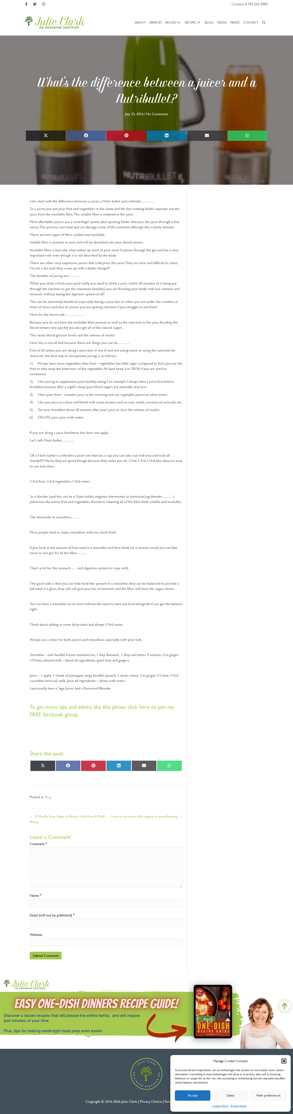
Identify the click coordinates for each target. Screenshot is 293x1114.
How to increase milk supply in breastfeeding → (146, 816)
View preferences (268, 1095)
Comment (38, 844)
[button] (284, 1061)
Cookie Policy (220, 1106)
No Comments (157, 114)
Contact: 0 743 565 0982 (250, 4)
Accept (193, 1095)
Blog (47, 797)
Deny (230, 1095)
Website (36, 935)
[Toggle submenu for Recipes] (198, 22)
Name (35, 895)
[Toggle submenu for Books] (178, 22)
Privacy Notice (239, 1106)
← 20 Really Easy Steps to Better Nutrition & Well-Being (68, 819)
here (144, 707)
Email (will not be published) (52, 915)
